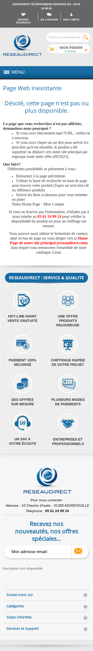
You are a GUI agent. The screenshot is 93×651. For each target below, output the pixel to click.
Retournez (24, 176)
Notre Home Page (26, 204)
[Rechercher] (86, 37)
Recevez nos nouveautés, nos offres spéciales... (46, 531)
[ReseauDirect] (22, 45)
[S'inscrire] (78, 551)
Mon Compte (53, 204)
